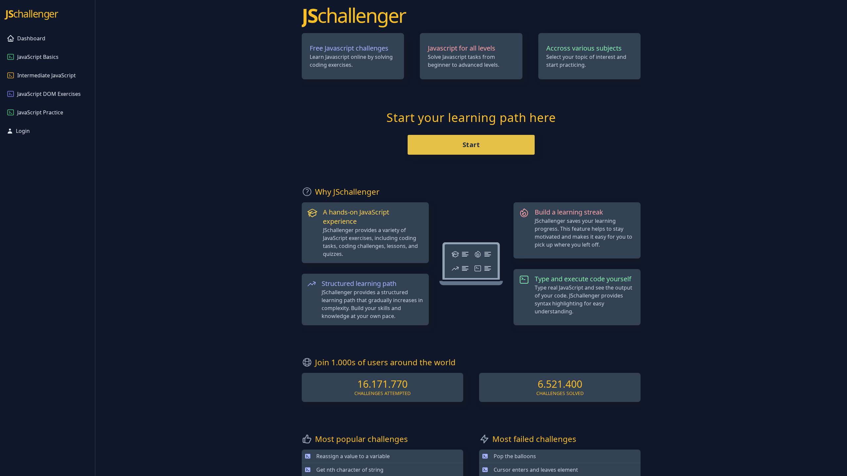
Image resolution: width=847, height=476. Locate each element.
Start (471, 144)
